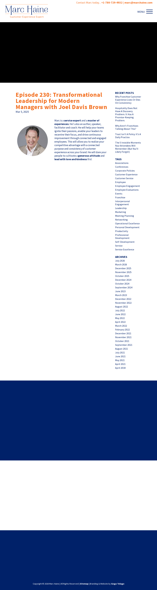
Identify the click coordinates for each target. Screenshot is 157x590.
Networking (121, 219)
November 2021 (123, 337)
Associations (121, 162)
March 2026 (121, 264)
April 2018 (120, 367)
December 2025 (123, 268)
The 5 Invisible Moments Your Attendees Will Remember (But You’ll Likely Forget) (128, 147)
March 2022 (121, 325)
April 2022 (120, 321)
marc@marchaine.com (98, 560)
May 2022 (120, 318)
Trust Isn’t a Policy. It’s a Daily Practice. (128, 136)
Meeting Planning (124, 215)
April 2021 (120, 364)
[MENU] (150, 11)
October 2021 (122, 341)
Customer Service (124, 178)
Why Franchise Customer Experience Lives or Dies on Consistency (128, 99)
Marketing (120, 211)
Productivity (121, 231)
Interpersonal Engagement (122, 203)
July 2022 (120, 310)
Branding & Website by (107, 583)
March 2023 (121, 295)
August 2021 (121, 348)
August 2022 (121, 306)
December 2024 (123, 279)
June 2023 (120, 291)
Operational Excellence (127, 223)
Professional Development (122, 236)
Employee (120, 182)
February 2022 (122, 329)
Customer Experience (126, 174)
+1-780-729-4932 (112, 2)
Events (118, 193)
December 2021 (123, 333)
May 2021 (120, 360)
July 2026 (120, 260)
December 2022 (123, 298)
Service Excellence (124, 249)
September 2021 (123, 344)
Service (119, 245)
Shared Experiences (78, 393)
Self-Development (125, 241)
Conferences (121, 166)
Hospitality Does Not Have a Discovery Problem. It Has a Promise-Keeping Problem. (126, 114)
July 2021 (120, 352)
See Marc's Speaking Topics (118, 519)
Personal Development (127, 227)
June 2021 (120, 356)
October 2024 (122, 283)
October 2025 (122, 275)
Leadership (121, 208)
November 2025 (123, 272)
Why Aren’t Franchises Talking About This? (126, 127)
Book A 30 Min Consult (39, 517)
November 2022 (123, 302)
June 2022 (120, 314)
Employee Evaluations (127, 189)
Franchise (120, 197)
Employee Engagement (127, 185)
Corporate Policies (125, 170)
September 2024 (123, 287)
